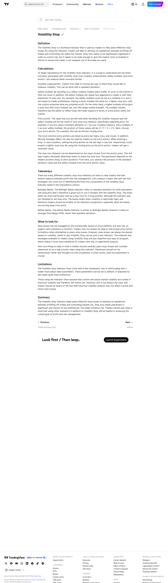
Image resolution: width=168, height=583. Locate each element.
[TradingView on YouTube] (16, 563)
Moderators (118, 574)
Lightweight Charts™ (151, 566)
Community (73, 4)
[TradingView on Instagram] (22, 563)
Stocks (56, 568)
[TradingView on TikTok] (37, 563)
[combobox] (85, 19)
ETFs (55, 571)
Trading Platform (150, 572)
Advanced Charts (150, 569)
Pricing (86, 563)
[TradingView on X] (6, 563)
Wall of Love (119, 563)
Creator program (121, 569)
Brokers (99, 4)
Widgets (146, 560)
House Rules (119, 572)
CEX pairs (57, 580)
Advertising (147, 580)
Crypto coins (58, 577)
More (110, 4)
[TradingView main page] (6, 4)
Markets (87, 4)
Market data (88, 566)
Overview (87, 577)
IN (136, 4)
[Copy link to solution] (63, 35)
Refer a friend (119, 566)
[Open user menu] (143, 4)
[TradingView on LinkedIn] (27, 563)
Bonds (55, 574)
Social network (120, 560)
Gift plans (87, 569)
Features (86, 560)
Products (57, 4)
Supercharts (58, 560)
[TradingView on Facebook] (11, 563)
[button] (64, 4)
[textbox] (86, 19)
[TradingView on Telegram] (32, 563)
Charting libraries (150, 563)
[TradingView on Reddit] (43, 563)
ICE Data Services (34, 576)
